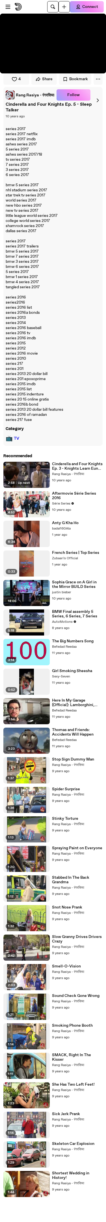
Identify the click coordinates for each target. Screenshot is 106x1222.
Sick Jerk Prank (66, 1114)
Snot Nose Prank (67, 907)
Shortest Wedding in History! (70, 1175)
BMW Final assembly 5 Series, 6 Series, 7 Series (74, 614)
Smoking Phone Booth (72, 1025)
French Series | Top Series (75, 552)
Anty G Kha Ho (65, 523)
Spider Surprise (66, 789)
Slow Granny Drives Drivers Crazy (77, 939)
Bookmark (78, 79)
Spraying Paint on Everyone (77, 848)
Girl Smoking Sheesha (72, 671)
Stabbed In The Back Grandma (70, 879)
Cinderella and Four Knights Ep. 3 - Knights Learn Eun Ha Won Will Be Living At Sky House (77, 466)
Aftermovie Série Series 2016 (74, 495)
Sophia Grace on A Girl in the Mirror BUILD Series (74, 584)
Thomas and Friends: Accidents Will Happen (73, 732)
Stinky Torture (65, 818)
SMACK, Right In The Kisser (71, 1057)
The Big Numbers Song (73, 641)
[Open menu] (7, 6)
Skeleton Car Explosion (73, 1143)
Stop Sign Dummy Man (73, 759)
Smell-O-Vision (66, 966)
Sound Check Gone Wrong (75, 996)
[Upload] (64, 6)
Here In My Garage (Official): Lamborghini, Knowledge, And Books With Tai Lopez (73, 702)
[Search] (53, 6)
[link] (30, 94)
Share (47, 79)
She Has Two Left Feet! (73, 1084)
